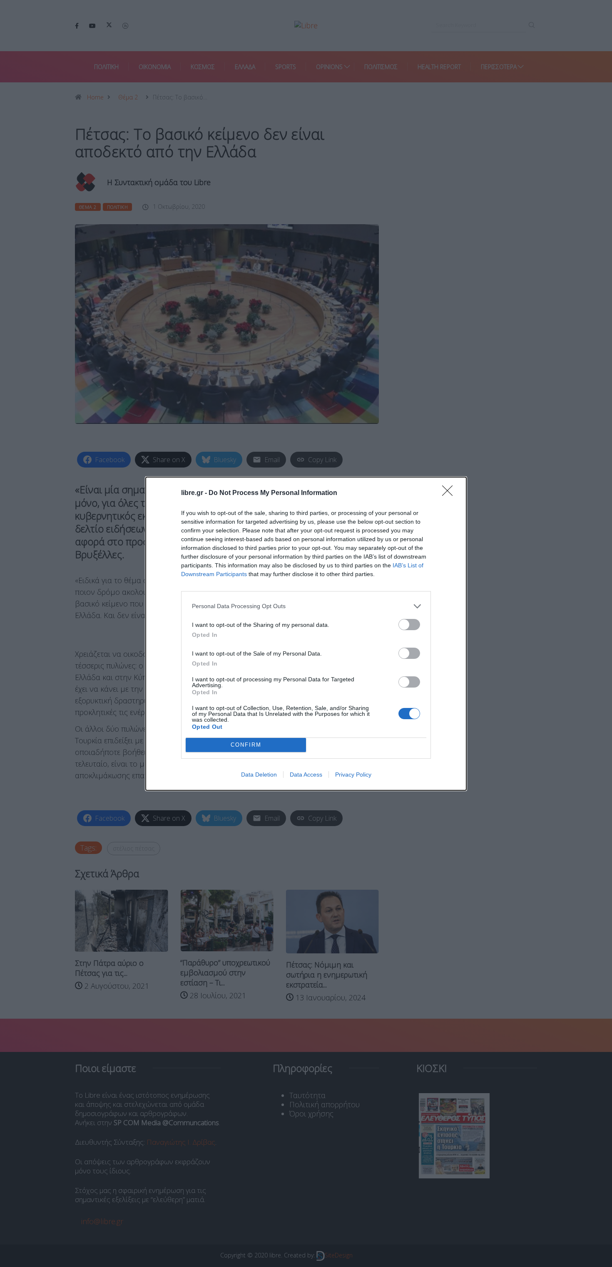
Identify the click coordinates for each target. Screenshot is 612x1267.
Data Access (306, 774)
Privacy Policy (353, 774)
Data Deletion (259, 774)
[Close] (450, 493)
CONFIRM (246, 745)
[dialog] (306, 633)
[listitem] (306, 606)
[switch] (409, 624)
